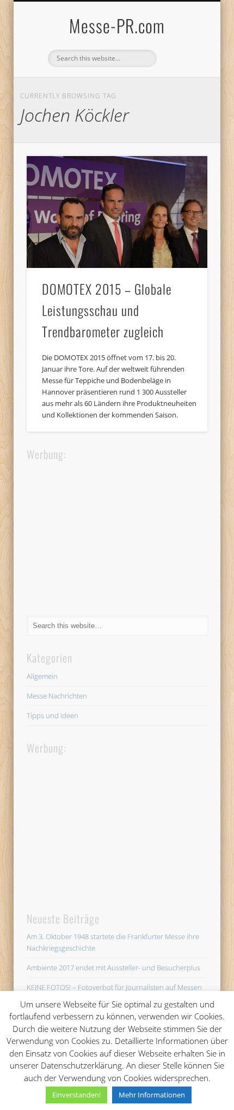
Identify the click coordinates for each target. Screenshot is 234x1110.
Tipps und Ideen (52, 715)
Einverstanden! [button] (76, 1095)
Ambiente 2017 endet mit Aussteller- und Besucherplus (113, 967)
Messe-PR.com (117, 25)
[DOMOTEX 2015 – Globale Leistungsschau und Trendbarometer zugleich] (117, 212)
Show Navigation (181, 97)
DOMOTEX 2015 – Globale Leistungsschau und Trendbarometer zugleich (106, 310)
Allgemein (42, 676)
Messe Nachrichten (57, 696)
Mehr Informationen (152, 1095)
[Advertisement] (108, 531)
